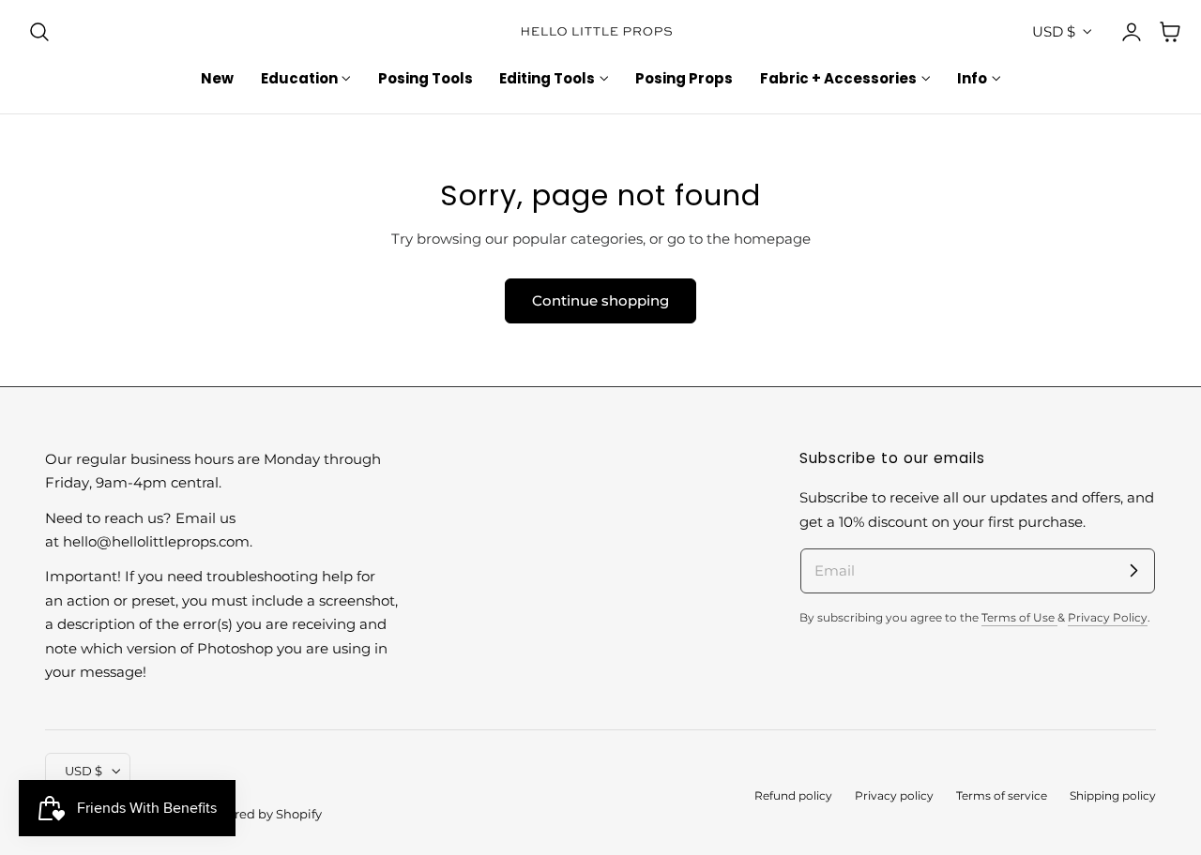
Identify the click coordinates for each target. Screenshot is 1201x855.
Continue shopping (600, 300)
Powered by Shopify (261, 814)
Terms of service (1001, 795)
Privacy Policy (1108, 617)
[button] (39, 32)
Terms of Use (1019, 617)
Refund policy (793, 795)
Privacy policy (894, 795)
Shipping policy (1113, 795)
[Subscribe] (1133, 570)
